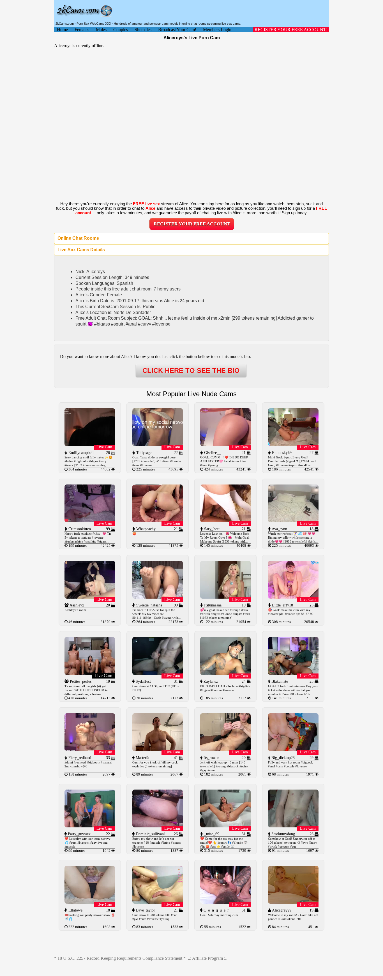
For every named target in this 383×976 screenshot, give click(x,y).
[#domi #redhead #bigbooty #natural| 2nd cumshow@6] (89, 749)
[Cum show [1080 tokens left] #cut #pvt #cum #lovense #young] (157, 902)
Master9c (142, 758)
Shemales (143, 29)
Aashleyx (76, 605)
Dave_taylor (145, 910)
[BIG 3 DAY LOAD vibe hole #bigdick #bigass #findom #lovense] (225, 673)
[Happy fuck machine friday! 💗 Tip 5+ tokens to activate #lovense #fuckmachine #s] (89, 520)
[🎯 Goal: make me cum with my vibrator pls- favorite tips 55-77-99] (293, 597)
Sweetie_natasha (148, 605)
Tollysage (143, 453)
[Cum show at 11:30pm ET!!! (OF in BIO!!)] (157, 673)
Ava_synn (279, 529)
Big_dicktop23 (282, 758)
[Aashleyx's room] (89, 597)
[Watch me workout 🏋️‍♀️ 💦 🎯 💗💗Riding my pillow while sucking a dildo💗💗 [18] (293, 520)
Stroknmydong (282, 834)
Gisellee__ (212, 453)
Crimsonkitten (79, 529)
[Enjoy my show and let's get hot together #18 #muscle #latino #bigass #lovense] (157, 825)
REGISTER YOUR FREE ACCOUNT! (291, 29)
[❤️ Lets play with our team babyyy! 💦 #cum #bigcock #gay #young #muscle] (89, 825)
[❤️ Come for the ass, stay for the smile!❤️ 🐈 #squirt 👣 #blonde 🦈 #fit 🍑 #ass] (225, 825)
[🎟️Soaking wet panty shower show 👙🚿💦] (89, 902)
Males (101, 29)
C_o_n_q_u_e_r (215, 910)
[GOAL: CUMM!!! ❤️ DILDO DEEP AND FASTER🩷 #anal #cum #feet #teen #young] (225, 444)
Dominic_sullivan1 (150, 834)
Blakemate (279, 681)
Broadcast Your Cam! (177, 29)
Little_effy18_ (283, 605)
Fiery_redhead (79, 758)
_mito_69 (211, 834)
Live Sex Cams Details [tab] (81, 249)
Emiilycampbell (80, 453)
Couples (120, 29)
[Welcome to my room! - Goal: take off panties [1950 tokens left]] (293, 902)
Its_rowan (210, 758)
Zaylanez (210, 681)
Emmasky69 (281, 453)
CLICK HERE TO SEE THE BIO (191, 370)
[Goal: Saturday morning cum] (225, 902)
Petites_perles (80, 681)
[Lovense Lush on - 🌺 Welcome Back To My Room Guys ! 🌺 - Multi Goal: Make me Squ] (225, 520)
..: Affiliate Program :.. (207, 958)
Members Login (217, 29)
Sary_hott (211, 529)
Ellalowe (74, 910)
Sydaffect (143, 681)
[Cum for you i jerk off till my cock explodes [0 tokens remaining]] (157, 749)
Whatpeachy (145, 529)
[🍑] (157, 520)
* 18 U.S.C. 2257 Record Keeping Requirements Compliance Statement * (120, 958)
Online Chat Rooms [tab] (78, 238)
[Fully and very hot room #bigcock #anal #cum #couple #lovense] (293, 749)
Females (82, 29)
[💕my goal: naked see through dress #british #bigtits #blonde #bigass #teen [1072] (225, 597)
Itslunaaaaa (212, 605)
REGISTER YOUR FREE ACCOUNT (192, 224)
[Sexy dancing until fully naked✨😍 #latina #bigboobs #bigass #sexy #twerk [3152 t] (89, 444)
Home (62, 29)
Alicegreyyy (281, 910)
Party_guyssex (79, 834)
